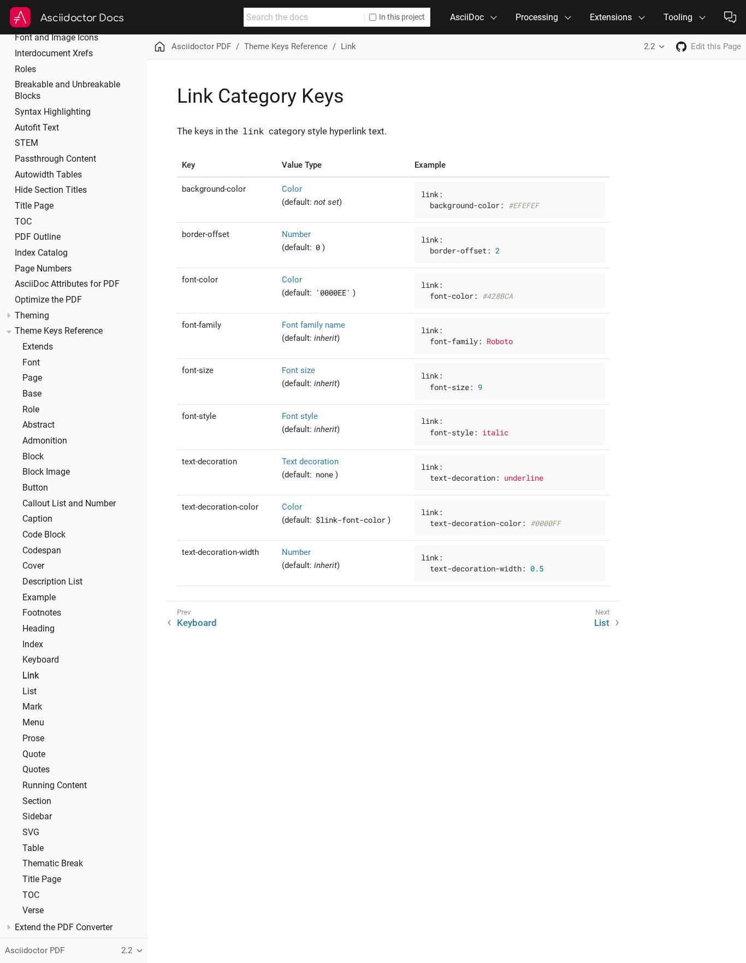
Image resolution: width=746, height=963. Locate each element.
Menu (33, 723)
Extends (37, 347)
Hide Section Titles (51, 190)
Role (30, 410)
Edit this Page (716, 46)
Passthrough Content (55, 159)
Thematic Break (52, 864)
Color (292, 189)
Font (31, 363)
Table (33, 848)
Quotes (36, 770)
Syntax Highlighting (53, 112)
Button (35, 488)
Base (32, 394)
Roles (25, 69)
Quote (33, 754)
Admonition (44, 441)
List (29, 691)
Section (36, 801)
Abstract (38, 425)
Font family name (313, 325)
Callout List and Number (69, 504)
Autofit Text (37, 128)
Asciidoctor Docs (82, 18)
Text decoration (310, 461)
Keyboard (40, 660)
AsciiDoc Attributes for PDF (67, 284)
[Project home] (681, 47)
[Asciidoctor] (20, 17)
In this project (402, 17)
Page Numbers (43, 269)
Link (30, 676)
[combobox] (304, 17)
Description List (52, 582)
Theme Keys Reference (59, 331)
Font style (300, 416)
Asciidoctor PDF (201, 46)
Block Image (46, 472)
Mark (32, 707)
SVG (30, 832)
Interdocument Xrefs (54, 53)
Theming (32, 316)
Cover (33, 566)
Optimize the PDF (48, 300)
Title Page (34, 206)
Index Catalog (41, 253)
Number (296, 234)
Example (39, 597)
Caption (37, 519)
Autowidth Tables (48, 175)
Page (32, 378)
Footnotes (41, 613)
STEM (26, 143)
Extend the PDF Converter (64, 927)
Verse (33, 910)
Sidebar (37, 817)
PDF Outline (38, 237)
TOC (23, 222)
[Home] (159, 46)
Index (32, 644)
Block (33, 457)
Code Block (44, 535)
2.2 (649, 46)
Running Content (54, 785)
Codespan (41, 551)
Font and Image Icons (56, 38)
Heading (38, 629)
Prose (33, 738)
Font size (298, 370)
